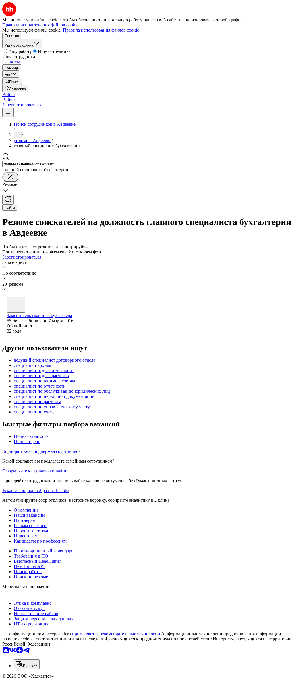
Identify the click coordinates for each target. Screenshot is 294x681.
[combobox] (28, 164)
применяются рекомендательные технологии (116, 633)
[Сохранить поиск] (8, 200)
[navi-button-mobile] (8, 112)
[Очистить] (10, 177)
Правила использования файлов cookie (101, 30)
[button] (8, 94)
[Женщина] (16, 305)
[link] (12, 81)
